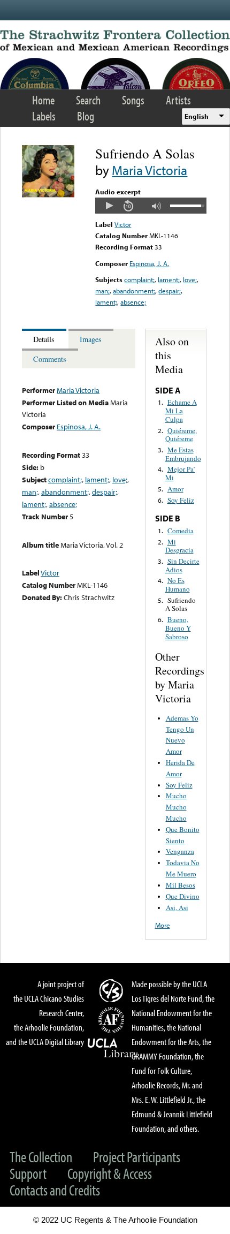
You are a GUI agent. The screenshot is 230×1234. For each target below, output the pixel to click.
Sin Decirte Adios (182, 565)
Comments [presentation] (49, 359)
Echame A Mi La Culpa (181, 410)
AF (113, 1019)
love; (190, 279)
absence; (133, 302)
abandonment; (134, 290)
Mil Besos (180, 885)
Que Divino (183, 896)
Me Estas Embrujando (183, 454)
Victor (122, 224)
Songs (133, 100)
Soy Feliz (180, 500)
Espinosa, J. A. (149, 263)
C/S (113, 990)
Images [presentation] (91, 339)
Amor (175, 489)
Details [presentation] (44, 339)
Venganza (180, 851)
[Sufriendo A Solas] (48, 195)
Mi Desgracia (179, 546)
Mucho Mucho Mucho (176, 807)
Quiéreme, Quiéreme (181, 435)
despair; (169, 290)
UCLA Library (113, 1048)
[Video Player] (150, 206)
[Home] (115, 41)
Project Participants (136, 1156)
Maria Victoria (149, 170)
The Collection (41, 1156)
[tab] (45, 339)
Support (28, 1173)
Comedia (180, 530)
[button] (109, 205)
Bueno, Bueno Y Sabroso (178, 628)
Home (43, 100)
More (162, 925)
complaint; (139, 279)
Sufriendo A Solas (180, 604)
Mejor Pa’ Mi (180, 473)
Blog (85, 116)
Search (88, 100)
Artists (178, 100)
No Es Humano (177, 585)
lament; (169, 279)
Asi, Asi (177, 907)
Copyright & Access (109, 1173)
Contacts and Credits (55, 1189)
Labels (44, 116)
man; (102, 290)
